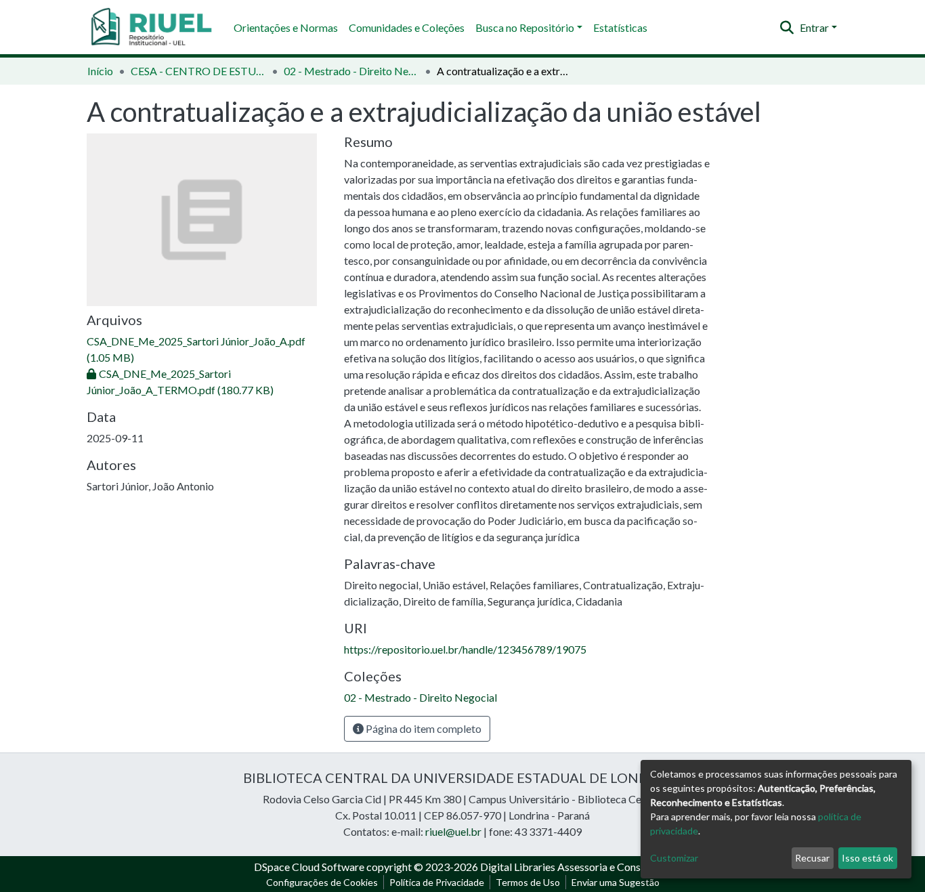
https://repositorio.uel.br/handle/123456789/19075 (465, 649)
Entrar (814, 27)
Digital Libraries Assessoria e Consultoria (575, 866)
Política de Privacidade (436, 882)
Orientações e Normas (286, 27)
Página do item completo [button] (422, 728)
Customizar (674, 858)
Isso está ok (867, 858)
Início (100, 70)
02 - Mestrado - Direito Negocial (351, 70)
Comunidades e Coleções (407, 27)
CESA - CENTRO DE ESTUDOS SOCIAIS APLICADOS (198, 70)
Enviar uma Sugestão (616, 882)
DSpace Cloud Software (309, 866)
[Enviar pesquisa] (787, 28)
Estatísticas (620, 27)
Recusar (812, 858)
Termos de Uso (528, 882)
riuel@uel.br (453, 831)
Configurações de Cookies (322, 882)
